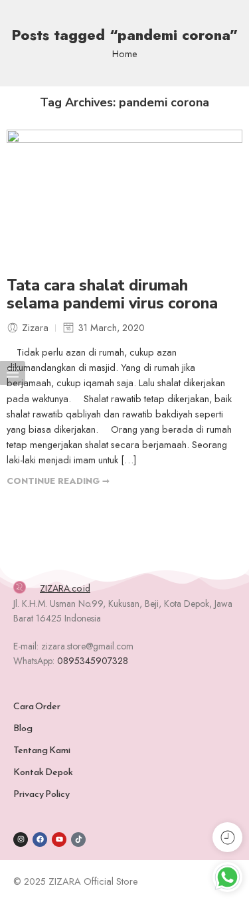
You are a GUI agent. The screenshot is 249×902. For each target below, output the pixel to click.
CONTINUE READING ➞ (58, 481)
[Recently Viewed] (227, 837)
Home (124, 53)
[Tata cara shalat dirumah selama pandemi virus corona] (124, 196)
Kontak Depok (43, 771)
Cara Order (36, 706)
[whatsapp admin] (227, 877)
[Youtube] (59, 839)
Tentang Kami (41, 749)
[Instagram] (20, 839)
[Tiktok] (78, 839)
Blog (23, 728)
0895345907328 (92, 660)
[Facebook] (40, 839)
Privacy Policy (41, 793)
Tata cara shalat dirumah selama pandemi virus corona (112, 295)
